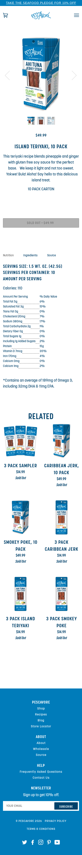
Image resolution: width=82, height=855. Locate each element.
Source (41, 754)
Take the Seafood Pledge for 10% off (41, 3)
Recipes (41, 714)
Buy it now (41, 235)
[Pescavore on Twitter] (24, 843)
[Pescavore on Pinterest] (49, 843)
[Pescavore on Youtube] (57, 843)
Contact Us (41, 777)
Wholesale (41, 749)
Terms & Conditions (41, 829)
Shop (41, 708)
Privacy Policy (55, 821)
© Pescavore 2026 (29, 821)
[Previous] (10, 75)
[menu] (76, 15)
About (41, 743)
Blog (41, 720)
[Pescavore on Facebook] (32, 843)
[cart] (5, 15)
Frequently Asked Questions (41, 771)
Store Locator (41, 726)
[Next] (71, 75)
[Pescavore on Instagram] (41, 843)
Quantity (41, 200)
